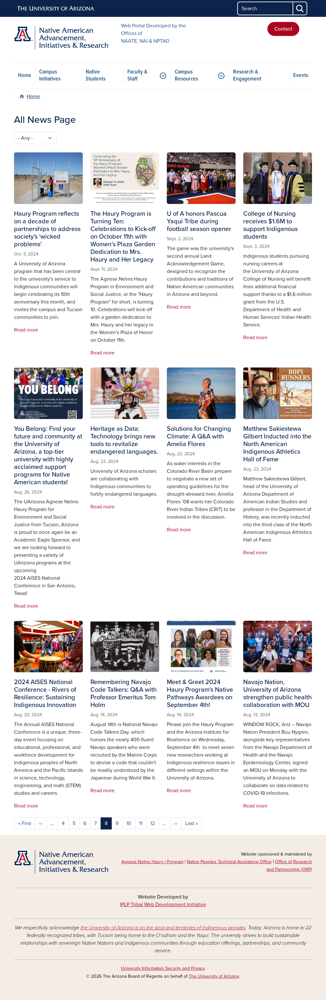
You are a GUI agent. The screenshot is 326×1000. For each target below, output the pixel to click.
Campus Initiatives (49, 75)
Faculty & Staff (137, 75)
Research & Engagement (247, 75)
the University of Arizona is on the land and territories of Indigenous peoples (163, 928)
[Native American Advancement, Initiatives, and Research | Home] (61, 37)
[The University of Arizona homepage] (56, 9)
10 (128, 823)
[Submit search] (300, 8)
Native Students (95, 75)
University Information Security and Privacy (163, 968)
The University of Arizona (214, 976)
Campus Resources (186, 75)
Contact (283, 29)
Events (300, 75)
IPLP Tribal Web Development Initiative (163, 904)
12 (152, 823)
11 (140, 823)
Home (24, 75)
